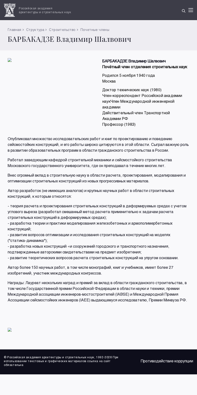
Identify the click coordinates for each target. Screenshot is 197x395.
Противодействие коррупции (167, 361)
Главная (14, 30)
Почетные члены (95, 30)
